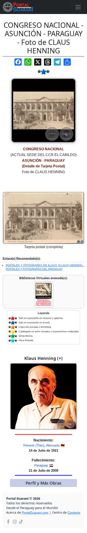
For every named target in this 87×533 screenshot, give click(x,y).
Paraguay (41, 465)
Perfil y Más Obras (43, 483)
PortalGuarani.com (35, 512)
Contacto (74, 512)
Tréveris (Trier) (33, 445)
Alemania (53, 445)
